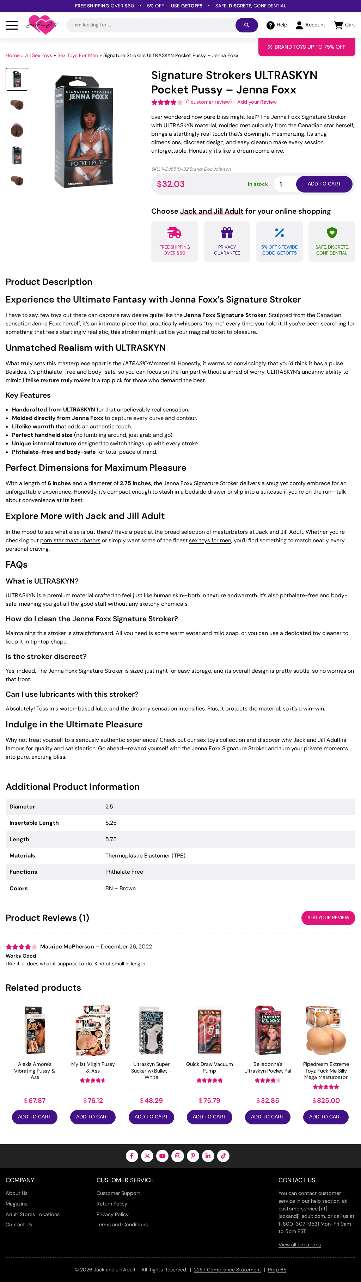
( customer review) (209, 102)
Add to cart (324, 184)
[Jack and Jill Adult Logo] (42, 25)
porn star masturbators (70, 540)
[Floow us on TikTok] (223, 1156)
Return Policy (112, 1204)
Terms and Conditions (122, 1224)
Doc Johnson (217, 169)
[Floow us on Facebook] (132, 1156)
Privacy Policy (113, 1214)
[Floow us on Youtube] (162, 1156)
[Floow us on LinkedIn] (208, 1156)
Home (13, 55)
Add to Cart (34, 1116)
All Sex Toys (38, 55)
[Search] (246, 25)
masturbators (230, 532)
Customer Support (118, 1193)
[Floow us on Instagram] (177, 1156)
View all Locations (300, 1244)
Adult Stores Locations (33, 1214)
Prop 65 (277, 1269)
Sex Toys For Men (77, 55)
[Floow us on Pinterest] (193, 1156)
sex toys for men (210, 540)
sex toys (207, 740)
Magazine (16, 1204)
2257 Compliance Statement (227, 1269)
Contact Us (19, 1224)
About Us (16, 1193)
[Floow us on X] (147, 1156)
